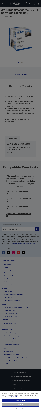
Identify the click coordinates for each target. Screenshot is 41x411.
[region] (20, 401)
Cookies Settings (20, 408)
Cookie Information (16, 396)
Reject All (20, 404)
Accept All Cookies (20, 400)
